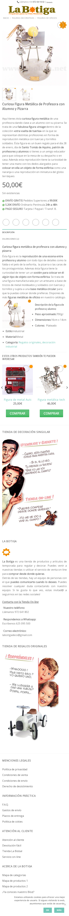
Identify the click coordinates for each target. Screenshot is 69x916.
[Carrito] (65, 10)
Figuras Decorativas (23, 18)
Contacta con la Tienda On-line (20, 602)
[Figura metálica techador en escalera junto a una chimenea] (51, 379)
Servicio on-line (11, 857)
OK (47, 910)
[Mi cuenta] (59, 10)
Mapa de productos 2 (15, 886)
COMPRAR (17, 413)
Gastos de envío (11, 810)
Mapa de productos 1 (15, 881)
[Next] (61, 53)
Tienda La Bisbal (12, 851)
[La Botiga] (32, 10)
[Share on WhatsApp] (6, 222)
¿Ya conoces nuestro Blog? (18, 892)
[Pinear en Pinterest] (45, 222)
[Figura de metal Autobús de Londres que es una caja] (17, 379)
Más (59, 910)
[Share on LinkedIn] (55, 222)
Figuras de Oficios (47, 18)
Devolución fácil (11, 845)
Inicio (6, 18)
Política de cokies (12, 821)
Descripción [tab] (8, 232)
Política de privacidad (14, 769)
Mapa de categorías (14, 875)
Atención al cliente (13, 840)
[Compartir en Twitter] (25, 222)
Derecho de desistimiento (17, 786)
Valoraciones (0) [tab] (10, 239)
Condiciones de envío (15, 780)
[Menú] (4, 10)
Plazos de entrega (13, 816)
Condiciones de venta (15, 775)
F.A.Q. (5, 804)
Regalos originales (30, 342)
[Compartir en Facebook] (16, 222)
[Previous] (7, 53)
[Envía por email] (35, 222)
